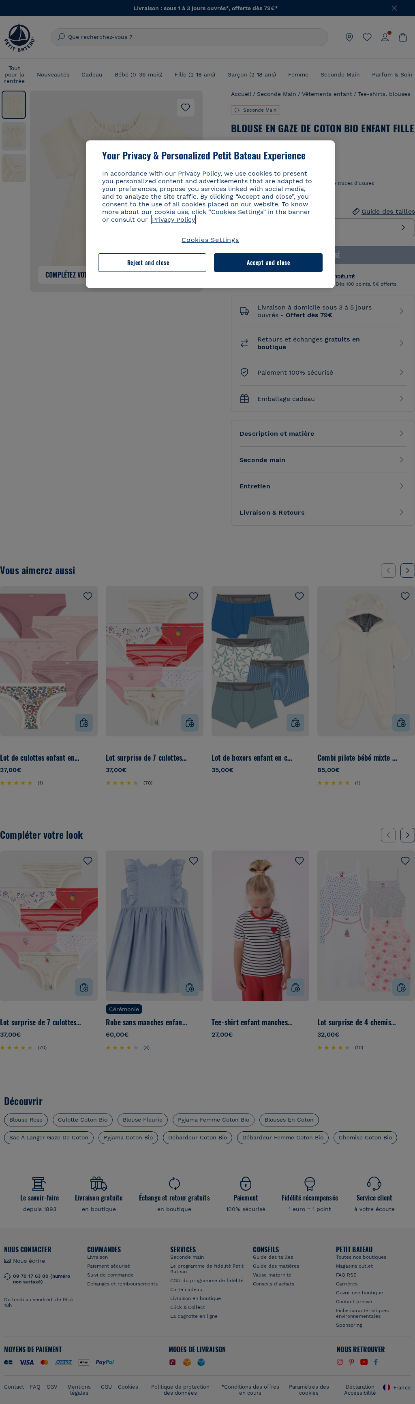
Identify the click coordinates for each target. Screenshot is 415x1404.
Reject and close (148, 262)
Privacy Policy (173, 219)
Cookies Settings (210, 240)
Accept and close (268, 262)
